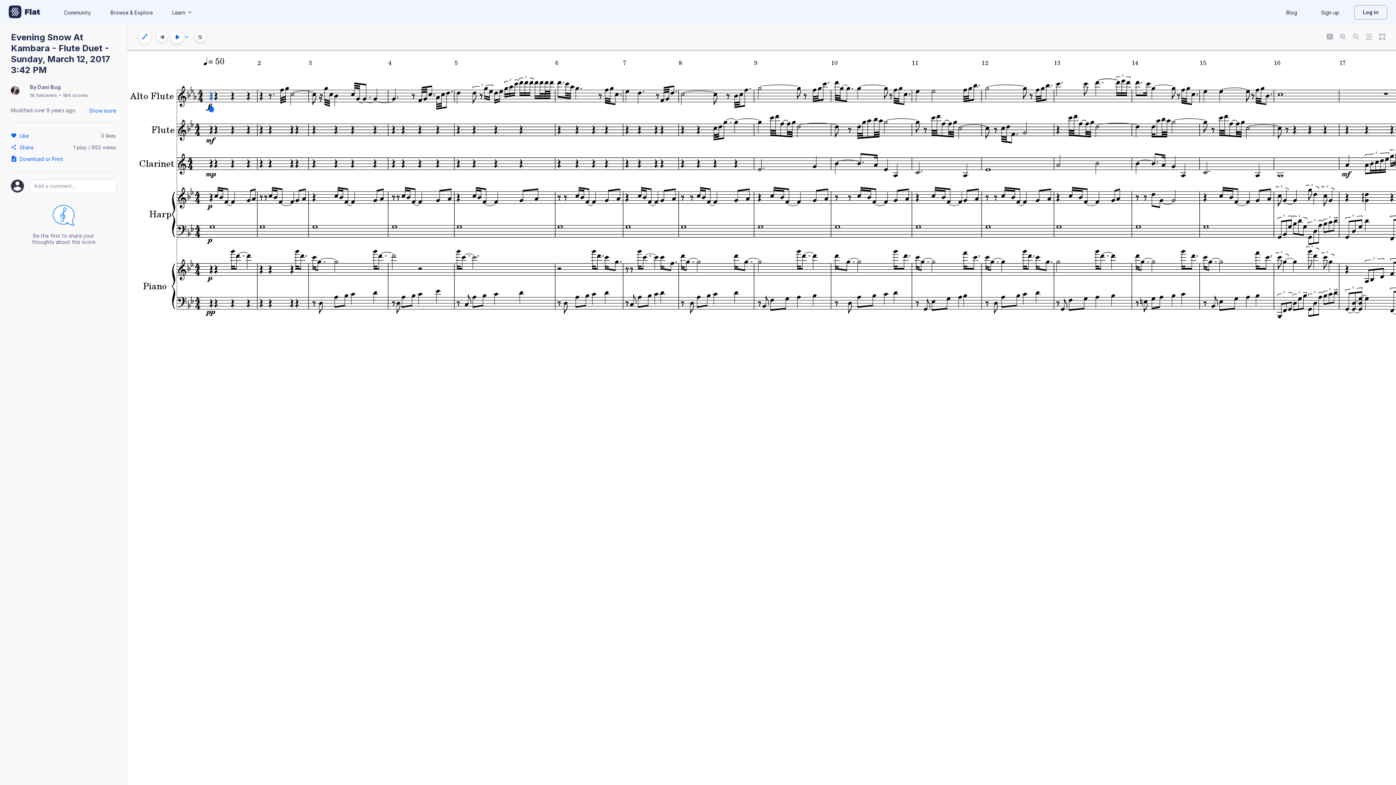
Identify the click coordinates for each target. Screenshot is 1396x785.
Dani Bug (49, 87)
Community (77, 12)
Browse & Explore (132, 12)
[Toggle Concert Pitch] (1329, 37)
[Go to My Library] (24, 12)
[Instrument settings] (144, 37)
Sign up (1330, 12)
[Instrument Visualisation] (200, 37)
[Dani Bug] (15, 91)
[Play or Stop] (177, 37)
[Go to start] (162, 37)
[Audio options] (186, 37)
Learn (178, 12)
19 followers (43, 95)
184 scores (75, 95)
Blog (1291, 12)
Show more (102, 111)
